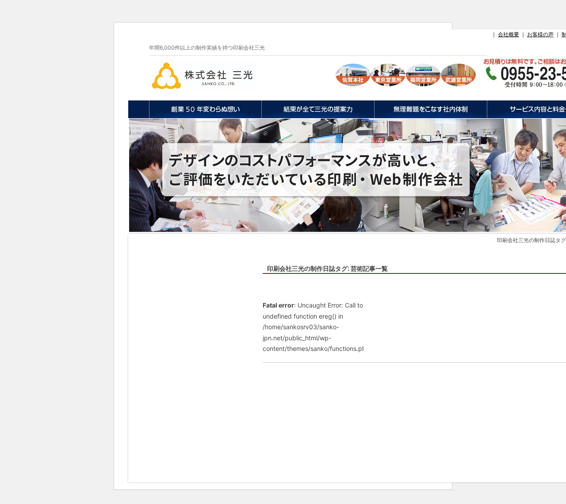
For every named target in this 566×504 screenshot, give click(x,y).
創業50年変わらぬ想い (205, 109)
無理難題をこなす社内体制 (430, 109)
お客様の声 (540, 34)
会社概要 (508, 34)
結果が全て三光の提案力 (317, 109)
